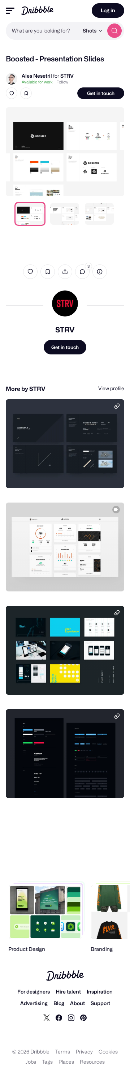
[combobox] (42, 30)
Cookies (108, 1051)
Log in (108, 10)
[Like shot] (11, 93)
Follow (62, 82)
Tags (47, 1062)
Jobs (31, 1062)
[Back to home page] (37, 10)
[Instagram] (71, 1017)
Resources (92, 1062)
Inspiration (100, 991)
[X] (46, 1017)
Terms (62, 1051)
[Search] (114, 30)
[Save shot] (26, 93)
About (77, 1003)
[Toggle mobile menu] (10, 10)
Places (66, 1062)
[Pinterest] (83, 1017)
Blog (58, 1003)
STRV (67, 76)
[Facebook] (59, 1017)
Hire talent (68, 991)
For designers (33, 991)
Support (100, 1003)
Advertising (34, 1003)
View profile (111, 388)
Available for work (37, 82)
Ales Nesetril (37, 76)
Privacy (84, 1051)
